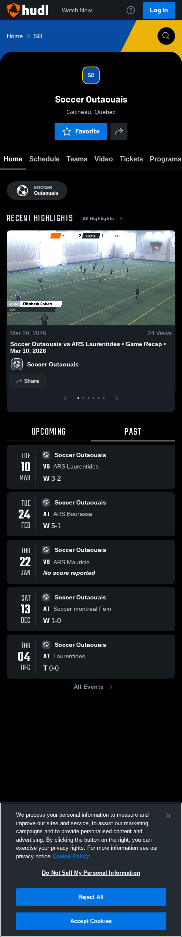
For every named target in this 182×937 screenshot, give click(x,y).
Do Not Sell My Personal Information (91, 873)
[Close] (168, 816)
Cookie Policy (70, 856)
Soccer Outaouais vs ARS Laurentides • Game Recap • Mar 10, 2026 (88, 347)
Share (31, 381)
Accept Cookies (91, 921)
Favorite (87, 131)
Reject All (91, 897)
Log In (159, 10)
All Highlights (98, 218)
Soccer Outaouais (53, 364)
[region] (91, 869)
